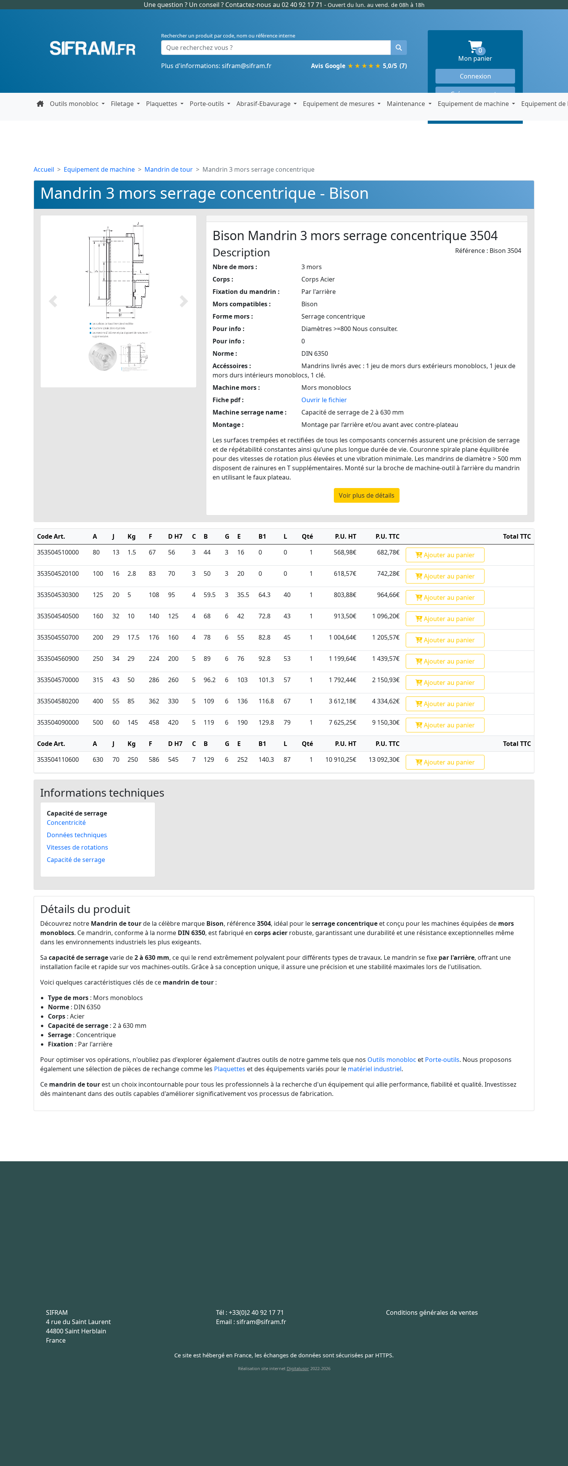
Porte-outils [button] (208, 103)
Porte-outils (442, 1059)
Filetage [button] (123, 103)
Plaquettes (229, 1069)
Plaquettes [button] (162, 103)
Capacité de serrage (76, 859)
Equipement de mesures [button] (339, 103)
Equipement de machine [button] (474, 103)
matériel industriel (374, 1069)
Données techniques (77, 835)
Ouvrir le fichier (324, 400)
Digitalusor (298, 1368)
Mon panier (486, 55)
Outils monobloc (391, 1059)
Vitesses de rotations (77, 847)
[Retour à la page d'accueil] (40, 103)
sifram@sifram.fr (247, 65)
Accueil (44, 169)
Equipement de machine (99, 169)
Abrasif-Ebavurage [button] (264, 103)
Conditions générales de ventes (432, 1312)
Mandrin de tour (169, 169)
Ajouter (448, 555)
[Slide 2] (133, 356)
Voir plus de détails (367, 495)
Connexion (475, 76)
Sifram (93, 48)
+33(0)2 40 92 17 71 (256, 1312)
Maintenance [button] (407, 103)
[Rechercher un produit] (399, 47)
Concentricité (66, 822)
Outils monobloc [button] (75, 103)
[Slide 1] (102, 356)
